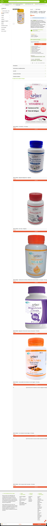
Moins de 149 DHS (37, 59)
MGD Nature (39, 502)
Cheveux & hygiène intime (4, 22)
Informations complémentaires (19, 68)
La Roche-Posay (40, 500)
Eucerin (38, 501)
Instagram (30, 496)
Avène (38, 514)
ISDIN (38, 497)
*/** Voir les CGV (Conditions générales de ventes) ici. (37, 53)
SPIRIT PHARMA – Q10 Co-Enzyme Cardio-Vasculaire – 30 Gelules (24, 484)
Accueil (31, 9)
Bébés (2, 23)
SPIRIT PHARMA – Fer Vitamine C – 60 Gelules (20, 126)
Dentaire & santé (4, 25)
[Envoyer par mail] (38, 63)
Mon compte (3, 31)
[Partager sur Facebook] (34, 63)
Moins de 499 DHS (39, 60)
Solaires (2, 19)
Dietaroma (39, 508)
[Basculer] (9, 15)
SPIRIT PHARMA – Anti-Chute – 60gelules (19, 228)
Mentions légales (22, 496)
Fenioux (38, 517)
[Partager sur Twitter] (36, 63)
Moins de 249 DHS (33, 60)
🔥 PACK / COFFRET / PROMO (5, 13)
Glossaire (3, 29)
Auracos (38, 496)
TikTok (30, 497)
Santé (44, 56)
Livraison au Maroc (16, 76)
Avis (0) (14, 71)
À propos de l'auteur (17, 73)
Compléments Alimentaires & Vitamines (36, 56)
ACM (38, 509)
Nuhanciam (39, 515)
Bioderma (39, 504)
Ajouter (40, 44)
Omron (38, 519)
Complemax (39, 507)
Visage (2, 15)
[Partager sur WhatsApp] (32, 63)
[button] (14, 24)
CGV (20, 501)
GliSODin (39, 510)
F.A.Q (20, 497)
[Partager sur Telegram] (43, 63)
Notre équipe (21, 502)
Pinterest (30, 501)
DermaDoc (39, 516)
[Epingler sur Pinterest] (40, 63)
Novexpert (39, 512)
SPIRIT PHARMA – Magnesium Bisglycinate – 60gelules (22, 177)
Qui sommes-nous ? (23, 498)
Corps (2, 17)
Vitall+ (38, 518)
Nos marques (3, 27)
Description (15, 65)
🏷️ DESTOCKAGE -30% (5, 10)
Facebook (30, 500)
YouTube (30, 498)
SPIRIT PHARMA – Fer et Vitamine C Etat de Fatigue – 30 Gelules (23, 433)
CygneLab (39, 498)
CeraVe (38, 505)
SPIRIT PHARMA (38, 9)
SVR (38, 511)
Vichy (38, 503)
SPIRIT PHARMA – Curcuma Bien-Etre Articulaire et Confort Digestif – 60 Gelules (26, 382)
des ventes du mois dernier (38, 17)
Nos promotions (22, 500)
